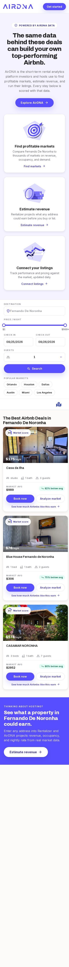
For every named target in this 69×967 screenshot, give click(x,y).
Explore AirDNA (34, 102)
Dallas (45, 384)
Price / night (12, 319)
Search (34, 369)
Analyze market (50, 498)
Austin (11, 392)
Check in (10, 334)
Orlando (12, 384)
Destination (12, 304)
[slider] (4, 325)
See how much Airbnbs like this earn (35, 506)
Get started (54, 6)
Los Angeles (44, 392)
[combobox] (10, 311)
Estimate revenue (26, 752)
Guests (9, 350)
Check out (43, 334)
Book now (20, 498)
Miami (26, 392)
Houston (29, 384)
